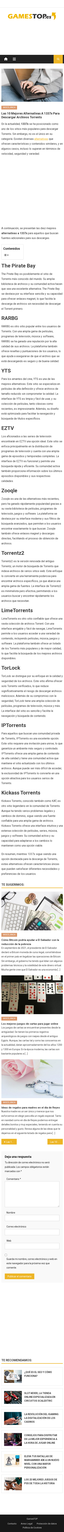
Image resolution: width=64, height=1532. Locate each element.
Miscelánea (9, 107)
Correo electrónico (16, 1226)
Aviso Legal (26, 1523)
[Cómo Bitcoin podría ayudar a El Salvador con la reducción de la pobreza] (32, 911)
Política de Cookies (32, 1527)
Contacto (12, 1523)
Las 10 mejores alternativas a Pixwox (56, 1142)
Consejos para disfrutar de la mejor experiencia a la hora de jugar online (40, 1439)
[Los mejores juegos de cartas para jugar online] (32, 994)
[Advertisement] (35, 34)
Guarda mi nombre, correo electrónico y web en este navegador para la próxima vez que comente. (31, 1263)
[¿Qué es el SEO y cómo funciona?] (13, 1376)
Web (8, 1240)
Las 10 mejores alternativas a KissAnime (11, 1142)
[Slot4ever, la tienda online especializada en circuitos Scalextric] (13, 1397)
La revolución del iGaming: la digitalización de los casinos (41, 1418)
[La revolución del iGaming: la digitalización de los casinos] (13, 1418)
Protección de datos (47, 1523)
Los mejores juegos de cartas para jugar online (29, 1023)
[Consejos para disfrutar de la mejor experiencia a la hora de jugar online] (13, 1439)
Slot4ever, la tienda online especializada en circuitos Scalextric (39, 1397)
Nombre (10, 1212)
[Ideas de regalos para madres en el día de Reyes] (32, 1078)
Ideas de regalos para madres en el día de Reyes (30, 1107)
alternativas (41, 139)
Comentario (13, 1179)
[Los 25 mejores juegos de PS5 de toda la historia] (13, 1483)
